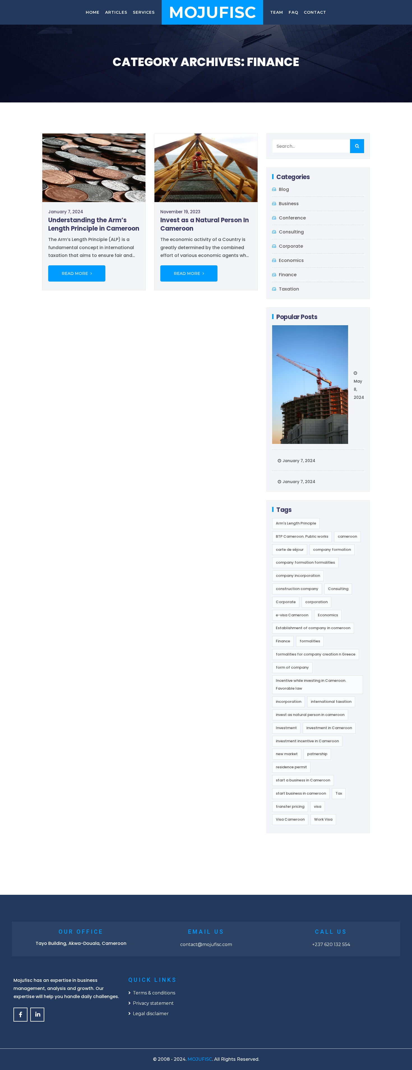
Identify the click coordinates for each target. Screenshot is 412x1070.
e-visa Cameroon (292, 615)
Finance (288, 274)
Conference (292, 218)
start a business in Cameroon (303, 780)
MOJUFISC (200, 1059)
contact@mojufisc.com (206, 944)
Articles (116, 12)
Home (92, 12)
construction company (297, 588)
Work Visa (323, 819)
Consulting (291, 232)
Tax (338, 793)
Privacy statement (153, 1003)
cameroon (347, 536)
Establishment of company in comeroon (313, 628)
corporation (316, 602)
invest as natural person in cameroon (310, 714)
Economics (291, 260)
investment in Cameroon (329, 727)
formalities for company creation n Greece (315, 654)
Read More (75, 273)
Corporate (291, 246)
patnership (317, 754)
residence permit (291, 767)
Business (289, 203)
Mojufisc (212, 12)
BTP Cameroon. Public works (302, 536)
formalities (310, 641)
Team (276, 12)
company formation (332, 549)
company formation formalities (305, 562)
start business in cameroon (301, 793)
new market (287, 754)
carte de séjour (290, 549)
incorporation (288, 701)
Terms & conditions (154, 993)
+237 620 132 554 (331, 944)
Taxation (289, 289)
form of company (292, 667)
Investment (286, 727)
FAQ (293, 12)
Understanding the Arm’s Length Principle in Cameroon (93, 224)
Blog (284, 189)
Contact (315, 12)
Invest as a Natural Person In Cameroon (204, 224)
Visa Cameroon (290, 819)
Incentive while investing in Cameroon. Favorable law (311, 684)
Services (144, 12)
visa (317, 806)
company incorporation (298, 575)
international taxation (331, 701)
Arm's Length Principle (296, 523)
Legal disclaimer (151, 1013)
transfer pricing (290, 806)
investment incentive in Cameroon (307, 741)
